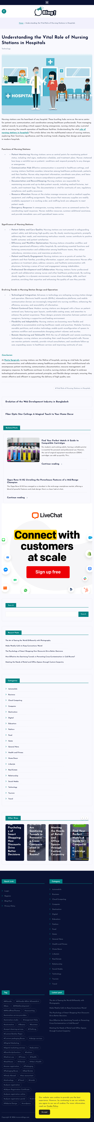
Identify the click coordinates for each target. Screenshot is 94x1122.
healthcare (9, 1062)
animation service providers (16, 1015)
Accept (44, 1112)
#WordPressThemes (12, 1011)
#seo (7, 1006)
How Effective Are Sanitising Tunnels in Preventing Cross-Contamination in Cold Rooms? (40, 657)
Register (8, 896)
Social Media (13, 781)
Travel (10, 799)
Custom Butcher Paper (14, 1034)
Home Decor (13, 758)
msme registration (12, 1066)
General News (13, 747)
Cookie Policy (52, 1106)
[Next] (86, 818)
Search (11, 605)
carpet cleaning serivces (14, 1029)
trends (32, 1080)
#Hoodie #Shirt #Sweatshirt (28, 1001)
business (34, 1025)
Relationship (13, 776)
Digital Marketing (12, 1043)
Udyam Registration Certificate (17, 1089)
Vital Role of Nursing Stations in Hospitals (73, 388)
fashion (29, 1052)
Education (12, 723)
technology (9, 1080)
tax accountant (27, 1076)
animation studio (11, 1020)
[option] (15, 842)
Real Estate (12, 770)
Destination (13, 712)
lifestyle (22, 1062)
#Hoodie (8, 1001)
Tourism (11, 793)
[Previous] (82, 818)
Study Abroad (10, 1076)
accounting (30, 1011)
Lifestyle (11, 764)
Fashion (11, 729)
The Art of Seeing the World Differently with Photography (28, 640)
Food (10, 735)
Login (7, 891)
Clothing (32, 1029)
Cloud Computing (15, 700)
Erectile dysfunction (12, 1052)
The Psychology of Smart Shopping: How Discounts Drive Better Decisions (34, 651)
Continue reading (51, 464)
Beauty (22, 1025)
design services (36, 1038)
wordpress (27, 1103)
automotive (9, 1025)
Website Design (11, 1103)
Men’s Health (36, 1062)
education (35, 1048)
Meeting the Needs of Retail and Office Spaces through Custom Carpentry (35, 662)
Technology (6, 49)
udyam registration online (15, 1094)
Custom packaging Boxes (15, 1038)
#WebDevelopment (21, 1006)
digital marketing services (15, 1048)
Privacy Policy (10, 906)
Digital (11, 718)
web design (35, 1099)
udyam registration (12, 1085)
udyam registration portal (15, 1099)
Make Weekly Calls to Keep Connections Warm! (24, 646)
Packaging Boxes (11, 1071)
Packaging (29, 1066)
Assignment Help (31, 1020)
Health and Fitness (15, 752)
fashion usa (9, 1057)
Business (11, 694)
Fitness (22, 1057)
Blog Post (8, 901)
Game (10, 741)
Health (34, 1057)
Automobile (12, 689)
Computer (12, 706)
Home (21, 23)
